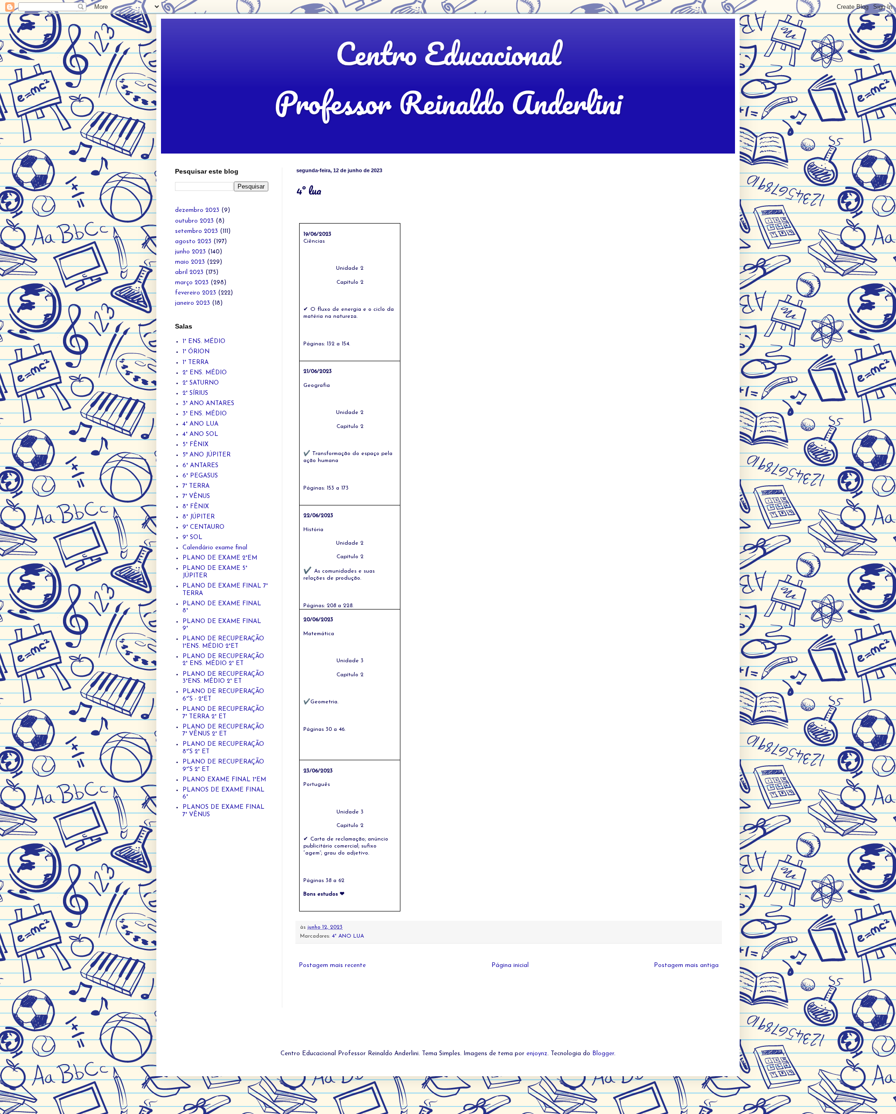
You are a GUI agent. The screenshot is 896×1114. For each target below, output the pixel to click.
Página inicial (510, 965)
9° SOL (192, 537)
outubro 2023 (194, 221)
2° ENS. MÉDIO (204, 373)
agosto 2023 (193, 241)
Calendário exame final (214, 548)
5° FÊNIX (195, 444)
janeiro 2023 (192, 303)
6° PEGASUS (200, 476)
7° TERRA (196, 486)
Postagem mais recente (332, 965)
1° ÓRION (196, 352)
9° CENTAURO (203, 527)
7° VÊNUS (196, 496)
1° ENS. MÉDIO (203, 341)
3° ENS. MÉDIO (204, 414)
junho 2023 (190, 252)
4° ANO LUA (348, 936)
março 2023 (192, 283)
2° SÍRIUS (195, 393)
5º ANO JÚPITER (206, 455)
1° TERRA (195, 362)
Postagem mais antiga (686, 965)
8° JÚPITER (198, 517)
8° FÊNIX (195, 507)
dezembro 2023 (197, 210)
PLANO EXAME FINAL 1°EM (224, 780)
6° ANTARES (200, 465)
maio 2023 (190, 262)
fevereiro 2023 (195, 293)
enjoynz (536, 1054)
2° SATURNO (200, 383)
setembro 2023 (196, 231)
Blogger (603, 1054)
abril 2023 (189, 272)
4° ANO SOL (200, 434)
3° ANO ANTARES (208, 403)
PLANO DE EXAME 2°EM (219, 558)
